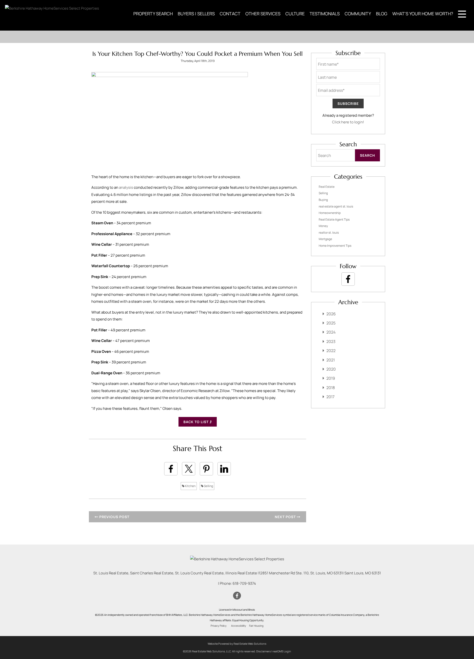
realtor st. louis (329, 232)
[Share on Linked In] (224, 468)
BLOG (381, 14)
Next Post (286, 516)
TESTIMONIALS (325, 14)
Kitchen (190, 486)
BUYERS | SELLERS (196, 14)
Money (323, 226)
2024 (331, 332)
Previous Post (113, 516)
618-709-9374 (244, 583)
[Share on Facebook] (171, 468)
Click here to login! (348, 122)
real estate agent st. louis (336, 206)
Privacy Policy (219, 625)
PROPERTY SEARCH (153, 14)
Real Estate (327, 187)
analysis (126, 187)
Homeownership (330, 213)
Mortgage (325, 239)
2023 (331, 341)
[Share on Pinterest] (206, 468)
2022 (331, 350)
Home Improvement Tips (335, 246)
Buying (323, 200)
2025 (331, 323)
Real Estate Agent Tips (334, 219)
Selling (208, 486)
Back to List (196, 421)
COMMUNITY (358, 14)
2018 (330, 387)
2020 (331, 369)
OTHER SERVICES (262, 14)
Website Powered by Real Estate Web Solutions (237, 643)
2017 (330, 396)
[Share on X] (188, 468)
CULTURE (295, 14)
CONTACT (230, 14)
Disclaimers (263, 651)
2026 (331, 314)
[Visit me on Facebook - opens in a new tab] (348, 279)
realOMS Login (282, 651)
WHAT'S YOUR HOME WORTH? (422, 14)
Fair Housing (256, 625)
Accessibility (238, 625)
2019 (330, 378)
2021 (330, 360)
